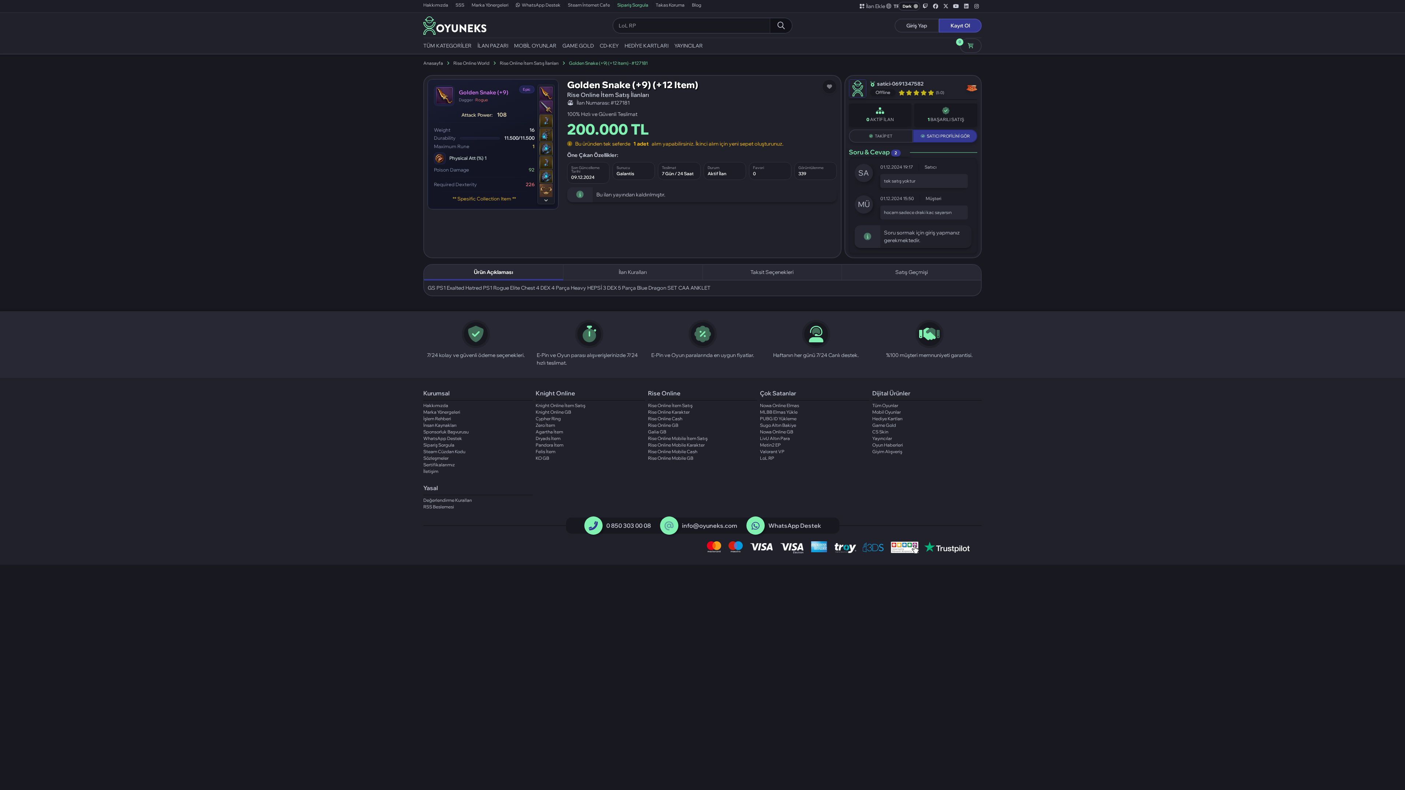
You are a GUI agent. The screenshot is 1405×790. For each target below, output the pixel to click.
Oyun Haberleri (887, 445)
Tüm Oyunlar (885, 405)
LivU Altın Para (775, 438)
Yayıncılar (882, 438)
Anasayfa (433, 63)
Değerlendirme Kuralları (447, 500)
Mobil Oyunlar (886, 412)
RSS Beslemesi (438, 506)
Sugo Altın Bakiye (778, 425)
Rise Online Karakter (669, 412)
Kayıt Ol (960, 25)
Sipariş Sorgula (632, 5)
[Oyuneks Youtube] (956, 6)
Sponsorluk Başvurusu (446, 431)
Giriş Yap (916, 25)
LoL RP (767, 458)
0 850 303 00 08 (628, 525)
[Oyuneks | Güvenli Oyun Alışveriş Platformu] (455, 25)
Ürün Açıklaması (493, 272)
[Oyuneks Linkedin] (966, 6)
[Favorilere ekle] (829, 86)
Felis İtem (545, 451)
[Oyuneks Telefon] (593, 526)
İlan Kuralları (633, 272)
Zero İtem (545, 425)
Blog (696, 5)
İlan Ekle (875, 6)
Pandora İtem (549, 445)
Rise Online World (471, 63)
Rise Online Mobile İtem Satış (678, 438)
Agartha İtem (549, 431)
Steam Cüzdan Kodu (444, 451)
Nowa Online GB (776, 431)
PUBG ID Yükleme (778, 418)
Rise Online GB (663, 425)
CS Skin (880, 431)
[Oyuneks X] (946, 6)
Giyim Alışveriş (887, 451)
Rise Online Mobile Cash (672, 451)
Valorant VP (772, 451)
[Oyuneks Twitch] (925, 6)
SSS (460, 5)
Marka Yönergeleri (490, 5)
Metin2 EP (770, 445)
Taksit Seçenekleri (772, 272)
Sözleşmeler (436, 458)
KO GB (542, 458)
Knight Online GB (553, 412)
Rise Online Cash (665, 418)
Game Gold (884, 425)
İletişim (430, 471)
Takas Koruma (670, 5)
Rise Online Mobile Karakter (676, 445)
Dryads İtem (548, 438)
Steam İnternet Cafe (589, 5)
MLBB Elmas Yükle (779, 412)
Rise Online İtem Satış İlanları (529, 63)
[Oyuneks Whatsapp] (756, 526)
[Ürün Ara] (781, 25)
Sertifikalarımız (439, 464)
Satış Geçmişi (911, 272)
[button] (893, 6)
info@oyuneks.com (709, 525)
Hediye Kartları (887, 418)
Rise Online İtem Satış (670, 405)
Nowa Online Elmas (779, 405)
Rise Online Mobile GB (670, 458)
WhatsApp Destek (541, 5)
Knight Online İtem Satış (560, 405)
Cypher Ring (548, 418)
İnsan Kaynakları (440, 425)
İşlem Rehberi (437, 418)
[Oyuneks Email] (669, 526)
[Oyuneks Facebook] (935, 6)
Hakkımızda (435, 5)
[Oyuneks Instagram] (976, 6)
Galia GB (657, 431)
